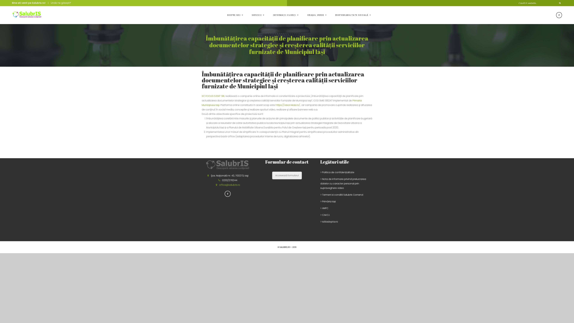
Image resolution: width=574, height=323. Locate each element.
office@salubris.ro (229, 185)
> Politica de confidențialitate (337, 172)
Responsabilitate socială (352, 15)
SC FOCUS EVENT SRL (213, 96)
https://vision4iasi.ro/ (288, 105)
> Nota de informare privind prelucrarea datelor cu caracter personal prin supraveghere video (343, 183)
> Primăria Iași (328, 201)
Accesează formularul (287, 175)
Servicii (257, 15)
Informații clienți (285, 15)
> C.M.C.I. (325, 215)
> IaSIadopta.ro (329, 221)
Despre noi (234, 15)
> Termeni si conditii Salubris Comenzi (341, 194)
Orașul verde (316, 15)
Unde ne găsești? (61, 3)
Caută (560, 3)
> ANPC (324, 208)
